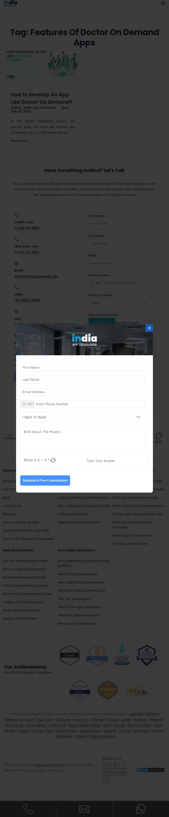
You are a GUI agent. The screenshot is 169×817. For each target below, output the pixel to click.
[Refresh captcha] (53, 460)
